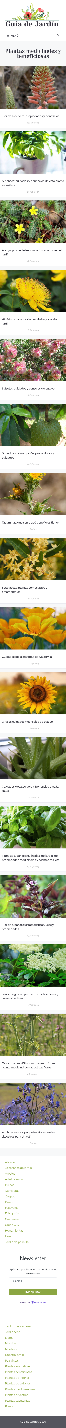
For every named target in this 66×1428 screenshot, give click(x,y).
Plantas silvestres (16, 1395)
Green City (12, 1225)
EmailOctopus (40, 1302)
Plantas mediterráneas (20, 1389)
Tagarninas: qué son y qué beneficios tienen (31, 522)
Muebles (11, 1349)
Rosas (9, 1406)
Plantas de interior (17, 1377)
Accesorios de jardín (18, 1168)
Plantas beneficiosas (18, 1372)
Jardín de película (17, 1242)
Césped (10, 1196)
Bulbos (9, 1185)
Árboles (10, 1173)
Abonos (10, 1162)
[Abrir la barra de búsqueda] (58, 36)
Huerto (9, 1236)
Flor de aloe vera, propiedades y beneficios (30, 116)
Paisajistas (12, 1360)
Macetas (10, 1343)
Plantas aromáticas (17, 1366)
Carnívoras (12, 1190)
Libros (9, 1337)
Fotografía (12, 1213)
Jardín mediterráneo (18, 1326)
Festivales (11, 1207)
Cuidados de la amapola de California (27, 656)
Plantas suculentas (17, 1400)
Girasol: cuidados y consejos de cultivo (27, 721)
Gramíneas (12, 1219)
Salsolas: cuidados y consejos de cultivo (28, 388)
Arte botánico (14, 1179)
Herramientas (14, 1230)
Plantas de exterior (17, 1383)
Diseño (9, 1202)
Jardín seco (12, 1332)
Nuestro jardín (14, 1355)
